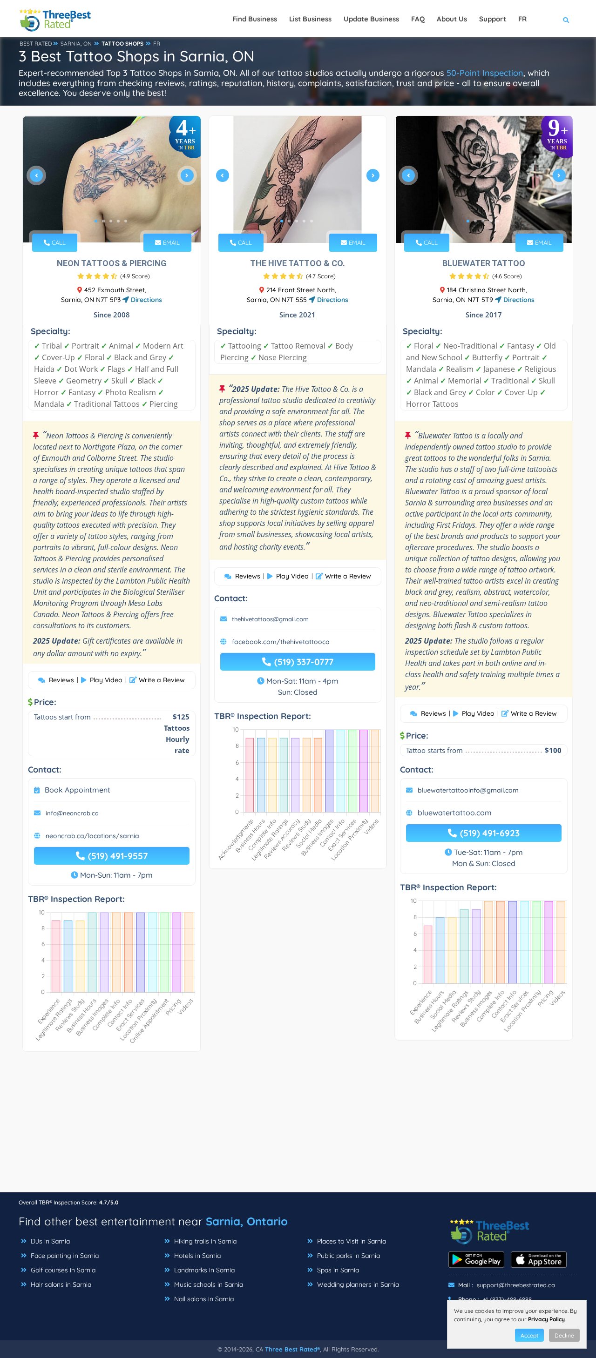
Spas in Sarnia (337, 1270)
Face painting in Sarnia (64, 1255)
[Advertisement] (298, 1127)
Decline (564, 1335)
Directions (145, 300)
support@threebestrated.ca (516, 1285)
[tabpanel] (112, 179)
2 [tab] (103, 221)
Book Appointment (77, 789)
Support (492, 18)
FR (156, 43)
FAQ (418, 18)
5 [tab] (125, 221)
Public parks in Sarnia (347, 1255)
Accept (529, 1335)
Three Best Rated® (292, 1349)
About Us (452, 18)
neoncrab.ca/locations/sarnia (92, 836)
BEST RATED (36, 43)
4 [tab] (118, 221)
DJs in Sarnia (49, 1241)
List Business (310, 18)
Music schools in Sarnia (207, 1284)
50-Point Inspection (485, 72)
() (135, 276)
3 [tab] (110, 221)
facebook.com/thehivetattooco (281, 642)
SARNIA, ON (76, 43)
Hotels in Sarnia (196, 1255)
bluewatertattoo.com (455, 812)
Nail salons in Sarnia (203, 1299)
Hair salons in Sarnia (60, 1284)
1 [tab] (96, 221)
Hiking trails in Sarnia (204, 1241)
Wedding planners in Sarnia (357, 1284)
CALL (58, 242)
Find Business (254, 18)
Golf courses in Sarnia (62, 1270)
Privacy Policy (546, 1319)
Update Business (371, 18)
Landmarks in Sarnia (203, 1270)
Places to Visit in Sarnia (350, 1241)
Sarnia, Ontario (247, 1221)
